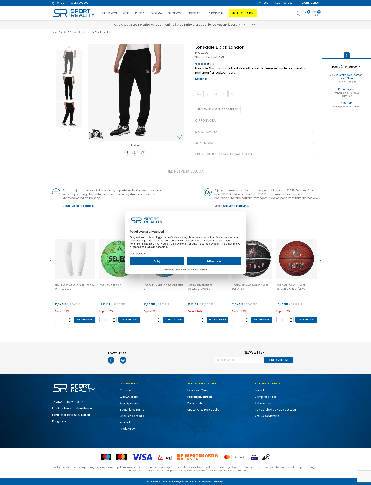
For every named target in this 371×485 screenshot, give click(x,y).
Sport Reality (59, 32)
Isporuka (260, 390)
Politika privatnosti (199, 397)
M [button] (215, 94)
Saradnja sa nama (132, 409)
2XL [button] (199, 94)
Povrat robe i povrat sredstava (275, 409)
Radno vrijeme (346, 89)
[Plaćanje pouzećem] (266, 457)
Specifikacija (206, 132)
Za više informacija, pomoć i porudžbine (346, 76)
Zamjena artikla (265, 397)
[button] (302, 14)
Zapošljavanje (129, 403)
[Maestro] (106, 457)
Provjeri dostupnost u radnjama (223, 154)
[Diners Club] (165, 457)
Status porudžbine (267, 416)
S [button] (224, 94)
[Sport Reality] (73, 13)
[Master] (121, 457)
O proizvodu (205, 121)
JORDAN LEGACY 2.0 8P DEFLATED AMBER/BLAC (291, 287)
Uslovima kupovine (235, 206)
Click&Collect (129, 397)
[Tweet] (135, 152)
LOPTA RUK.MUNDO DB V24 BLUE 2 (163, 287)
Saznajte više (203, 24)
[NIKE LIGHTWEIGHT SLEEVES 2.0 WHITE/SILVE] (75, 259)
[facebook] (111, 360)
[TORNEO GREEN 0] (119, 259)
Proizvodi (75, 32)
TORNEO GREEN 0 (110, 285)
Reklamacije (263, 403)
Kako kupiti (194, 403)
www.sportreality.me (167, 481)
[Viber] (143, 152)
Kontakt (125, 422)
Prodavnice (127, 429)
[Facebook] (127, 152)
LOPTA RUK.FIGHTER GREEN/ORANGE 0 (200, 287)
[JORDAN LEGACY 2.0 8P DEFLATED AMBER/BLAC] (296, 259)
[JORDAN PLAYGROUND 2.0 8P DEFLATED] (252, 259)
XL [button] (232, 94)
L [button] (207, 94)
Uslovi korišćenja (198, 390)
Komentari (204, 143)
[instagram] (123, 360)
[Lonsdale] (96, 134)
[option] (69, 63)
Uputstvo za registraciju (78, 206)
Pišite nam (347, 102)
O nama (125, 390)
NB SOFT (193, 481)
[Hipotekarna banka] (197, 457)
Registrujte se (283, 2)
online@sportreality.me (346, 106)
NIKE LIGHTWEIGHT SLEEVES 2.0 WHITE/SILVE (74, 287)
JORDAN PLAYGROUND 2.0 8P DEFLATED (250, 287)
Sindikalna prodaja (132, 416)
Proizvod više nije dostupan (218, 109)
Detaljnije (201, 79)
